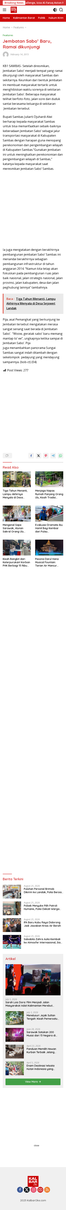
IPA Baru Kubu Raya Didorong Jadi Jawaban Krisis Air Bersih (42, 924)
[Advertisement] (33, 209)
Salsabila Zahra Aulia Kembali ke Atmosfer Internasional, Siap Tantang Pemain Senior (43, 941)
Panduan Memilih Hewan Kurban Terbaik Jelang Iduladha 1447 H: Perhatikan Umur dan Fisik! (43, 1050)
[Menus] (5, 10)
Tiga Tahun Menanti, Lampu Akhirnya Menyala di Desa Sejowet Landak (15, 494)
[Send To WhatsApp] (60, 455)
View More (31, 1081)
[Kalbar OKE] (18, 10)
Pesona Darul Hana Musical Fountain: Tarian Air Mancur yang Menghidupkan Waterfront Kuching (47, 562)
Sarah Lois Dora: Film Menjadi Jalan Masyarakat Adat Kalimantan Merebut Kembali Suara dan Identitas (29, 1004)
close (36, 1145)
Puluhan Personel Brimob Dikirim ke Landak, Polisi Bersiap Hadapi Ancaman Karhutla (43, 890)
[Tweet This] (38, 455)
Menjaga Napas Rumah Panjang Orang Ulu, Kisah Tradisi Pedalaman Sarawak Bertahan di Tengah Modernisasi (49, 494)
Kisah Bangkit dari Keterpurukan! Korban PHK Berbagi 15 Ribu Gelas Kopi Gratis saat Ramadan (16, 562)
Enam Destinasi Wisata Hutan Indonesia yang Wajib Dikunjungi (40, 1067)
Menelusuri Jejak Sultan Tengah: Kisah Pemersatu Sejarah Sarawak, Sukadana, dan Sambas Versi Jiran (42, 1017)
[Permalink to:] (6, 54)
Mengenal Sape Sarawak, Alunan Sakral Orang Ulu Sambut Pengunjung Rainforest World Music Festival (15, 528)
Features (8, 35)
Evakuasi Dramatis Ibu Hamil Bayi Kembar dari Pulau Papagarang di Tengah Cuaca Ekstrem (49, 528)
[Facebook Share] (31, 455)
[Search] (61, 10)
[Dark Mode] (55, 10)
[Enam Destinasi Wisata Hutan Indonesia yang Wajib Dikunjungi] (15, 1068)
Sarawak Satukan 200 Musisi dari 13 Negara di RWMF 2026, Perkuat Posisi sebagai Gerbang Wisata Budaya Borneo (43, 1033)
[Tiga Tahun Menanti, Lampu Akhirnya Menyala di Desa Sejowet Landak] (17, 479)
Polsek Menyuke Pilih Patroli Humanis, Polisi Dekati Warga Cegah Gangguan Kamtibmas (42, 907)
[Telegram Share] (53, 455)
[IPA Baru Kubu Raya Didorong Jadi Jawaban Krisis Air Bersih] (12, 925)
